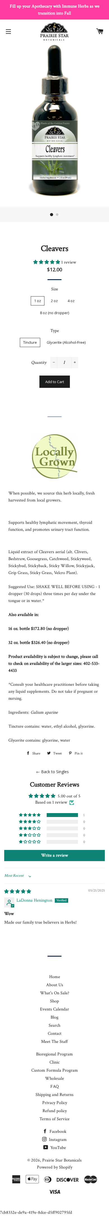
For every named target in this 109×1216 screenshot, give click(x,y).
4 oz (71, 300)
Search (54, 1025)
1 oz (37, 300)
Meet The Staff (54, 1042)
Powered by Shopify (54, 1167)
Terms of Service (54, 1119)
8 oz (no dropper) (54, 312)
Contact (54, 1033)
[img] (17, 892)
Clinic (54, 1062)
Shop (54, 1001)
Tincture (30, 342)
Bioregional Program (54, 1054)
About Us (54, 985)
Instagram (57, 1140)
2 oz (54, 300)
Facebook (57, 1131)
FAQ (54, 1087)
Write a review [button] (54, 855)
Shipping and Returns (54, 1095)
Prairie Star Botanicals (62, 1160)
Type (54, 331)
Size (54, 289)
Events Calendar (54, 1009)
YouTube (57, 1148)
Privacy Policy (54, 1103)
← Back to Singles (52, 771)
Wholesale (54, 1078)
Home (54, 977)
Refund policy (54, 1111)
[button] (47, 262)
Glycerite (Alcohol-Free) (66, 342)
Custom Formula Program (54, 1070)
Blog (54, 1017)
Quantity (38, 362)
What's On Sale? (54, 993)
